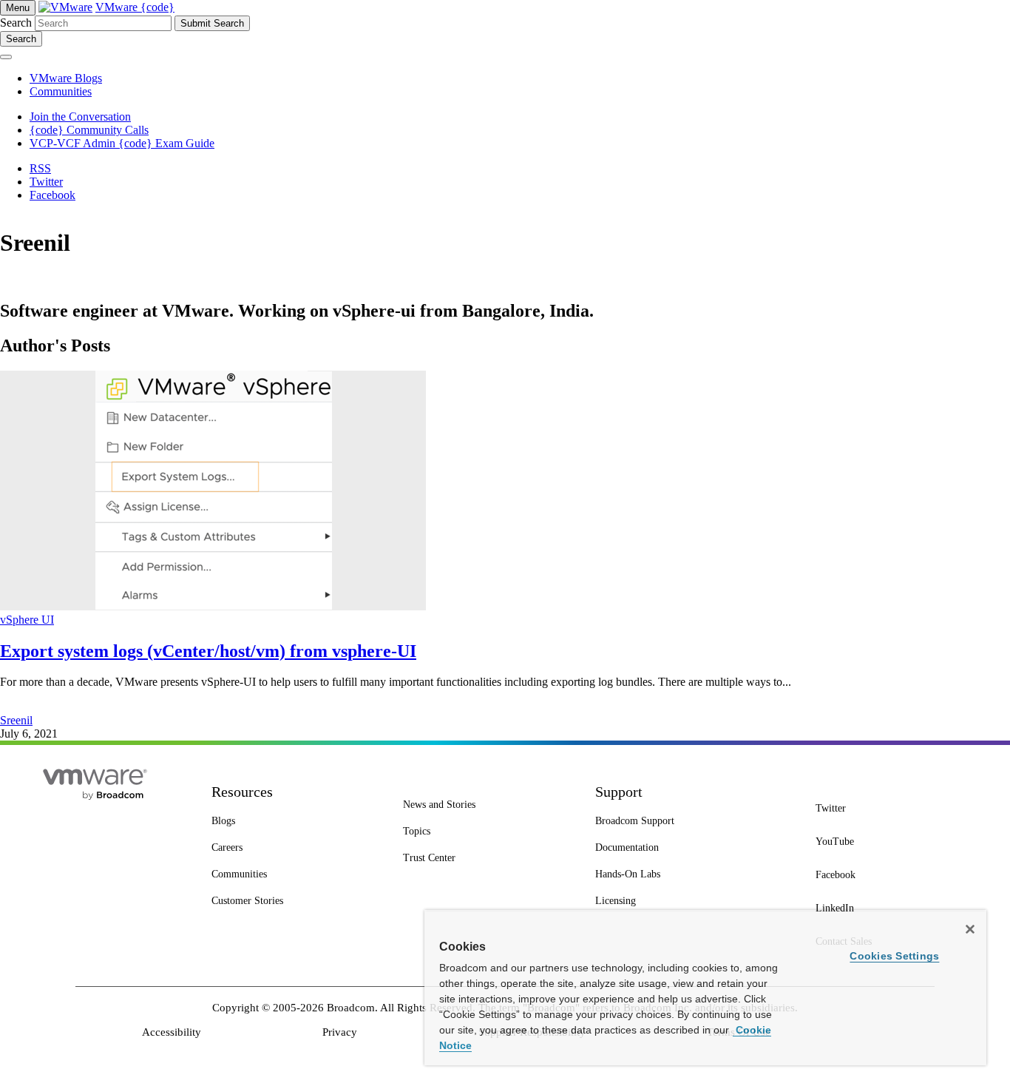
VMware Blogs (66, 78)
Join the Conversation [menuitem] (80, 116)
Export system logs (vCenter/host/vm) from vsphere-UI (208, 651)
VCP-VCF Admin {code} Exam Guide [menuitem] (122, 143)
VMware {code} (134, 7)
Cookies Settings (894, 956)
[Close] (970, 929)
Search (16, 22)
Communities (61, 91)
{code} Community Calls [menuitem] (89, 130)
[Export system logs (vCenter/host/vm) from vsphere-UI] (213, 606)
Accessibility (171, 1032)
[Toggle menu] (6, 57)
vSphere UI (27, 619)
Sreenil (16, 720)
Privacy (339, 1032)
